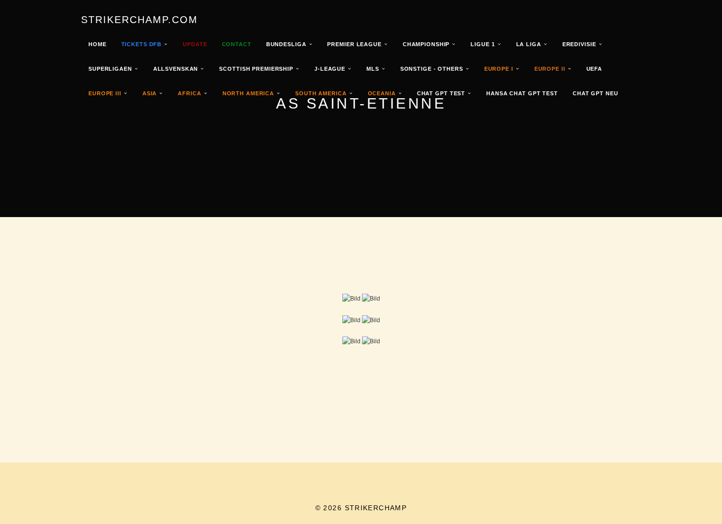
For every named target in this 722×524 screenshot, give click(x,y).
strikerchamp (376, 508)
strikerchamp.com (139, 19)
